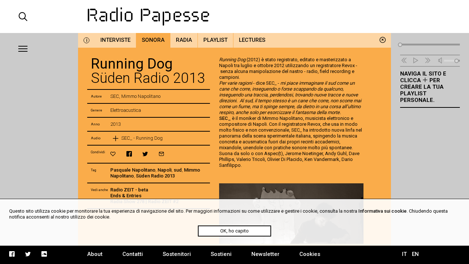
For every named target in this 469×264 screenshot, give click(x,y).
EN (415, 254)
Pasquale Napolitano (132, 170)
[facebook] (129, 154)
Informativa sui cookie (382, 211)
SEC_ (225, 118)
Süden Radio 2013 (155, 176)
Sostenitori (177, 254)
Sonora (153, 40)
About (95, 254)
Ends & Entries (125, 195)
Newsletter (265, 254)
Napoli (164, 170)
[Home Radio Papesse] (234, 16)
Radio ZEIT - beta (129, 189)
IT (404, 254)
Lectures (252, 40)
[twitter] (145, 154)
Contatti (132, 254)
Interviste (115, 40)
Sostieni (221, 254)
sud (178, 170)
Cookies (309, 254)
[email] (161, 154)
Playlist (215, 40)
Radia (184, 40)
